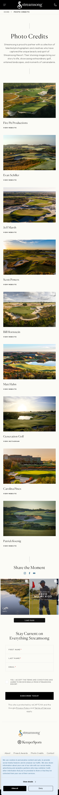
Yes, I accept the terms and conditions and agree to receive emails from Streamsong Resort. (31, 682)
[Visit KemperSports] (29, 742)
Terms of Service (42, 708)
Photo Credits (37, 753)
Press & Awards (21, 753)
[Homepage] (30, 5)
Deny (41, 788)
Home (6, 12)
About (7, 753)
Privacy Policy (23, 708)
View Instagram (11, 441)
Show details (28, 782)
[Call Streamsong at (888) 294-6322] (55, 4)
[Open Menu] (5, 4)
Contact (50, 753)
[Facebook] (29, 573)
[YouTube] (34, 573)
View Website (10, 128)
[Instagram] (24, 573)
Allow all (15, 788)
